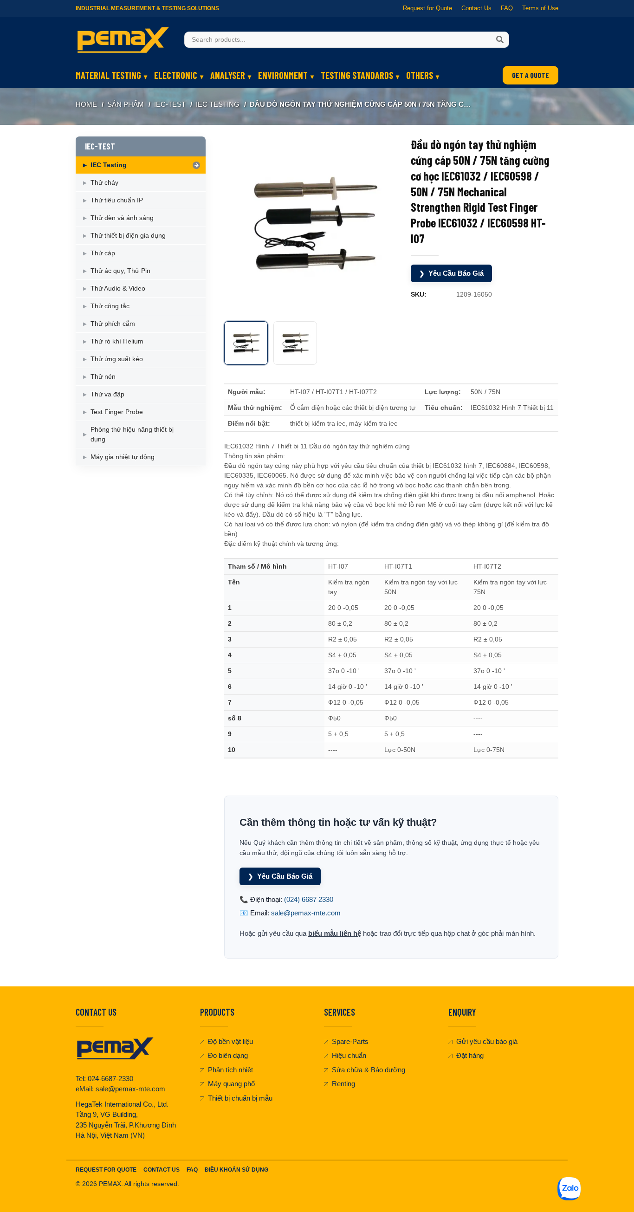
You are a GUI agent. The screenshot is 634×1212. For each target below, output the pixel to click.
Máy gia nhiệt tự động (123, 456)
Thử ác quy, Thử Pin (120, 270)
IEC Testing (217, 104)
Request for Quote (427, 8)
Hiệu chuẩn (349, 1055)
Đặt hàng (470, 1055)
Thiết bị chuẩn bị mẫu (240, 1098)
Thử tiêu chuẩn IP (117, 200)
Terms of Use (540, 8)
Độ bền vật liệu (230, 1041)
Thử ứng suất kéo (117, 359)
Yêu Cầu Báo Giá (451, 273)
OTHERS (419, 75)
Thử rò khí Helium (117, 341)
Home (86, 104)
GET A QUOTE (530, 75)
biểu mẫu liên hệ (334, 933)
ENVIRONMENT (283, 75)
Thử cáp (103, 253)
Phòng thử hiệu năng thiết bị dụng (132, 434)
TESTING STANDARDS (357, 75)
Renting (343, 1084)
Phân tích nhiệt (230, 1070)
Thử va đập (107, 394)
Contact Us (476, 8)
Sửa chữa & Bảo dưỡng (368, 1070)
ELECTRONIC (175, 75)
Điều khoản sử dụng (236, 1170)
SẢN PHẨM (125, 104)
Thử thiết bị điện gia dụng (128, 235)
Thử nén (103, 376)
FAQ (507, 8)
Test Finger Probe (117, 411)
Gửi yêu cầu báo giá (487, 1041)
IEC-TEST (170, 104)
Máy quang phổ (231, 1084)
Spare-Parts (350, 1041)
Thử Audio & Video (118, 288)
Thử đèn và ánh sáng (122, 217)
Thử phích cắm (113, 323)
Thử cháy (104, 182)
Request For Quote (106, 1170)
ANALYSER (227, 75)
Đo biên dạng (228, 1055)
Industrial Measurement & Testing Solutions (147, 8)
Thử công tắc (110, 306)
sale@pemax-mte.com (306, 913)
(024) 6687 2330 (308, 899)
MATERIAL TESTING (108, 75)
